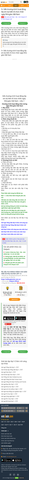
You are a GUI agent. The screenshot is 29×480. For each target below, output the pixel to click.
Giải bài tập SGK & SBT (9, 408)
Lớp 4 (9, 5)
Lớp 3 (3, 5)
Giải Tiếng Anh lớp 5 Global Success (11, 377)
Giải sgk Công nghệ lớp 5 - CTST (10, 396)
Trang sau (22, 23)
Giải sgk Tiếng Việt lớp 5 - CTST (10, 367)
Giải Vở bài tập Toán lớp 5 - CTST (10, 374)
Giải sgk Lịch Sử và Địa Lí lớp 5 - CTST (11, 389)
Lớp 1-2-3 (3, 421)
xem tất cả (14, 299)
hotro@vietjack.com (11, 456)
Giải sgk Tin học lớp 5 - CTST (9, 394)
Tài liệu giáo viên (8, 411)
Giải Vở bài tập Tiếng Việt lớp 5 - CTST (12, 370)
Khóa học (21, 411)
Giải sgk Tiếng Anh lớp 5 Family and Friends (13, 382)
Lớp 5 (15, 5)
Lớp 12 (15, 424)
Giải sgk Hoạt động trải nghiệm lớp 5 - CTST (13, 391)
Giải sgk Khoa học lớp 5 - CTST (9, 387)
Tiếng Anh (3, 428)
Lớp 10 (6, 424)
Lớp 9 (2, 424)
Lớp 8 (23, 421)
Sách (20, 408)
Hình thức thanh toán (6, 436)
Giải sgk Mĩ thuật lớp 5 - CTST (9, 401)
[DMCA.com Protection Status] (20, 478)
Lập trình (20, 424)
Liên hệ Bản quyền (6, 443)
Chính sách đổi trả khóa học (8, 438)
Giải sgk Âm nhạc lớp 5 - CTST (9, 399)
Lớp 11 (11, 424)
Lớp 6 (22, 5)
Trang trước (6, 23)
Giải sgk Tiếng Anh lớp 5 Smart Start (11, 379)
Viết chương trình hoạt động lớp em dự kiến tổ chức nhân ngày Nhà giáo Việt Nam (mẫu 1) (14, 44)
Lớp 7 (19, 421)
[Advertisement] (14, 77)
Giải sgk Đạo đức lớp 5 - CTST (9, 384)
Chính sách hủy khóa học (7, 440)
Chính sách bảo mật (6, 433)
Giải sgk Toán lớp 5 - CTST (8, 372)
